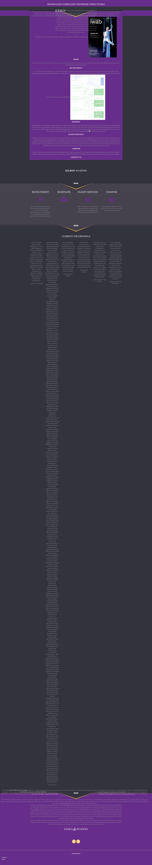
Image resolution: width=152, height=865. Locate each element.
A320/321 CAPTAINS (36, 283)
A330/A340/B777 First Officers (99, 280)
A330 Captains (52, 785)
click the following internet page (18, 790)
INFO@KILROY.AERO (76, 853)
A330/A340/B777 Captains (68, 274)
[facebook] (74, 841)
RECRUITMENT (76, 68)
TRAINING (76, 122)
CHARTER (76, 149)
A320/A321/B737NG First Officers (116, 282)
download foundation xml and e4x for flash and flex (111, 792)
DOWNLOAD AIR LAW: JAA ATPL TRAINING (33, 792)
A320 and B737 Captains (84, 271)
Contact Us (76, 157)
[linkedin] (78, 841)
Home (76, 59)
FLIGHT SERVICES (76, 134)
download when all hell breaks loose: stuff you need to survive (116, 794)
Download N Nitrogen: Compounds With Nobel (45, 794)
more (76, 183)
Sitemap (4, 857)
